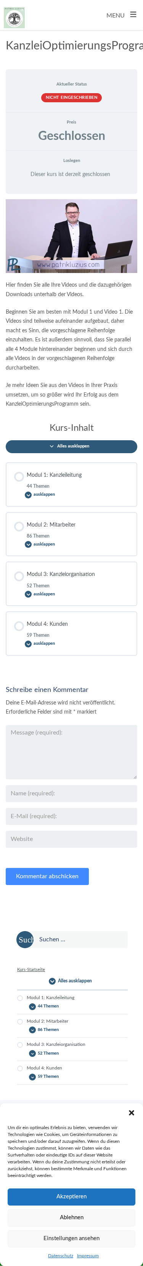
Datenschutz (60, 1255)
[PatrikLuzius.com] (14, 14)
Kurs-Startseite (31, 970)
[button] (131, 1113)
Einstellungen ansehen (71, 1238)
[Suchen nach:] (72, 939)
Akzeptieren (71, 1196)
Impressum (88, 1255)
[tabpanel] (71, 304)
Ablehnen (72, 1217)
